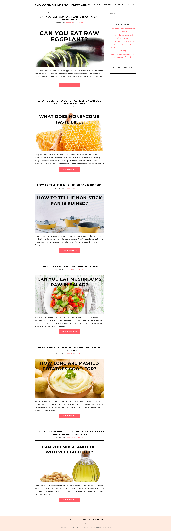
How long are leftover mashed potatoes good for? (69, 349)
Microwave (131, 4)
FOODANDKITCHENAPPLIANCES (61, 4)
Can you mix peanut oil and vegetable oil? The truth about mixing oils (69, 433)
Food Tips (69, 22)
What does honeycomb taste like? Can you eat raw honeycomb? (69, 102)
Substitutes (107, 4)
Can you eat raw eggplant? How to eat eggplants (69, 18)
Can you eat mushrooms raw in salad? (69, 266)
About (77, 519)
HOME (79, 4)
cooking (96, 4)
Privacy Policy (97, 519)
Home (70, 519)
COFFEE (86, 4)
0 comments (78, 22)
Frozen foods (119, 4)
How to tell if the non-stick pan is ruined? (69, 185)
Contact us (86, 519)
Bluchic (98, 528)
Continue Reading (69, 85)
